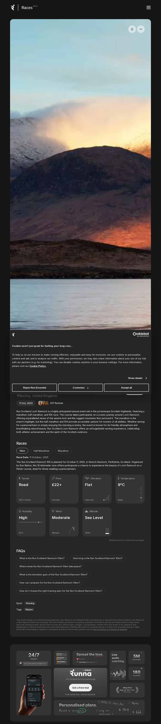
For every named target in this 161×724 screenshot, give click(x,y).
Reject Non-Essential (34, 387)
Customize (79, 387)
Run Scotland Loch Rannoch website (110, 629)
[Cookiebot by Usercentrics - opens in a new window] (135, 334)
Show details (135, 378)
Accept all (126, 387)
